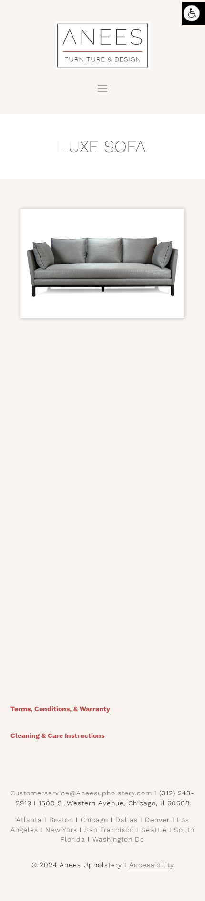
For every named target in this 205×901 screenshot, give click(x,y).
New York (61, 829)
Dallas (126, 819)
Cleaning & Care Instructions (57, 735)
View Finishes (102, 648)
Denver (157, 819)
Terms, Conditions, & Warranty (60, 709)
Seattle (154, 829)
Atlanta (29, 819)
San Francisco (109, 829)
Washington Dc (118, 839)
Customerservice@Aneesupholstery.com (81, 793)
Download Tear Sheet (102, 544)
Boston (61, 819)
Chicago (94, 819)
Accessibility (151, 865)
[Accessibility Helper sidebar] (193, 13)
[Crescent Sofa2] (102, 318)
